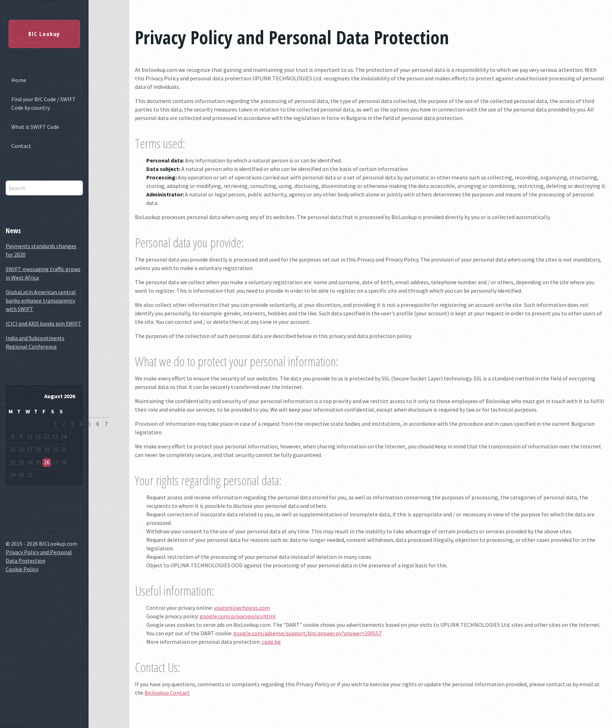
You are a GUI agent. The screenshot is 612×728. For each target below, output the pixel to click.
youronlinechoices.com (242, 607)
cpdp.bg (271, 641)
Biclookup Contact (167, 692)
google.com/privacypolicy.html (238, 616)
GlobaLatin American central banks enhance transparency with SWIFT (41, 300)
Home (18, 80)
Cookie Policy (22, 569)
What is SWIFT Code (35, 126)
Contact (21, 145)
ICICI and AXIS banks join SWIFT (43, 323)
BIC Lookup (44, 34)
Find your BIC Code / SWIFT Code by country (43, 103)
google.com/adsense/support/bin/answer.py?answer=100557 (307, 633)
